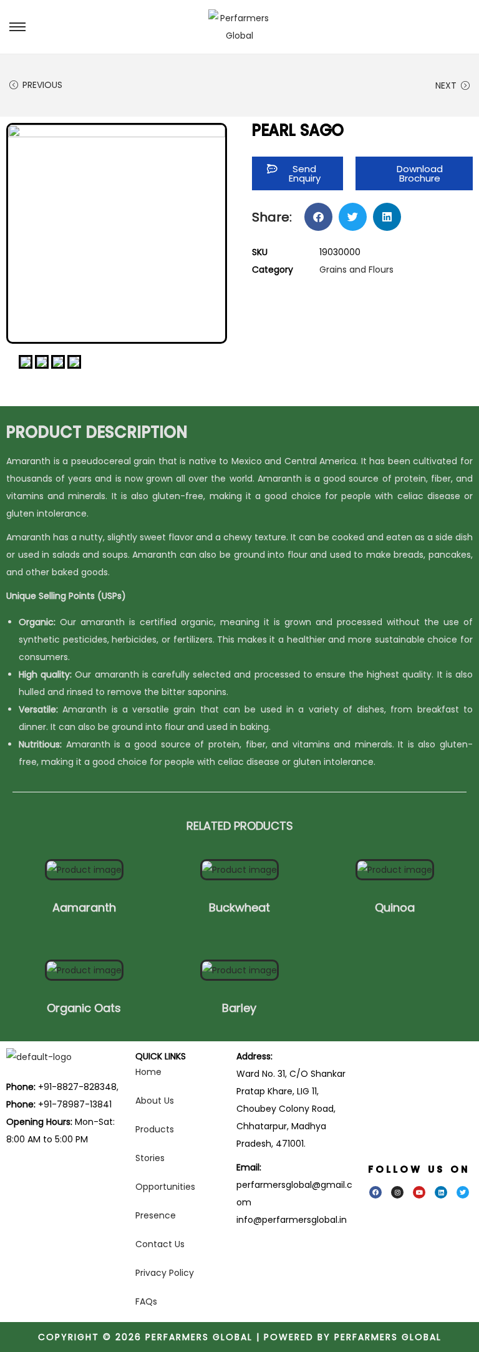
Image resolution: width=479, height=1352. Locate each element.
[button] (414, 173)
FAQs (146, 1301)
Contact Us (160, 1244)
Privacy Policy (164, 1273)
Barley (239, 1008)
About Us (154, 1100)
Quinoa (395, 907)
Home (148, 1072)
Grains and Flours (356, 269)
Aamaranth (84, 907)
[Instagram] (397, 1192)
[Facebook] (375, 1192)
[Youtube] (419, 1192)
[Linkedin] (441, 1192)
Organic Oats (84, 1008)
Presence (155, 1215)
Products (154, 1129)
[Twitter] (463, 1192)
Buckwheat (239, 907)
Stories (150, 1158)
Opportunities (165, 1186)
